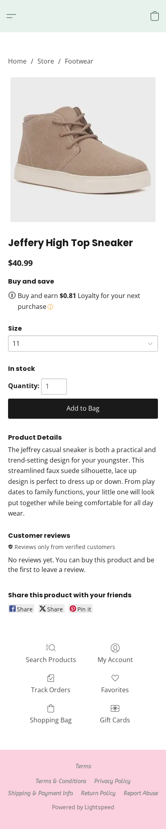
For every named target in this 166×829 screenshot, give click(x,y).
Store (45, 61)
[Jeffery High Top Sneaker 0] (83, 149)
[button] (13, 16)
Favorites (115, 689)
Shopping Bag (51, 720)
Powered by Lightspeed (83, 807)
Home (17, 61)
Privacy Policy (112, 781)
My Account (115, 659)
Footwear (79, 61)
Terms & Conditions (60, 781)
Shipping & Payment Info (40, 793)
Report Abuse (141, 793)
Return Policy (98, 793)
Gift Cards (115, 720)
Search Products (51, 659)
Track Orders (51, 689)
